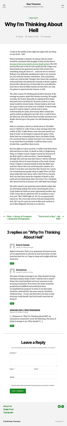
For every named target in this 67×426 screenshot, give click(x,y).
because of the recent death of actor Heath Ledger (30, 64)
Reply (12, 263)
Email (36, 369)
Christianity (33, 18)
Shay (21, 36)
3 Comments (47, 36)
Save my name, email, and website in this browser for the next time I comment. (32, 385)
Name (12, 369)
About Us (7, 406)
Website (12, 377)
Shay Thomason (33, 4)
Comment (13, 353)
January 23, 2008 (33, 36)
